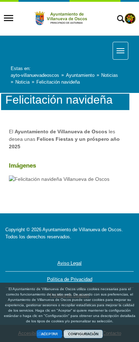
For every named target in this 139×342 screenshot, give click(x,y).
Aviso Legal (69, 263)
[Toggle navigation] (8, 18)
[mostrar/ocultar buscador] (121, 20)
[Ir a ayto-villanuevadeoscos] (61, 18)
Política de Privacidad (69, 279)
